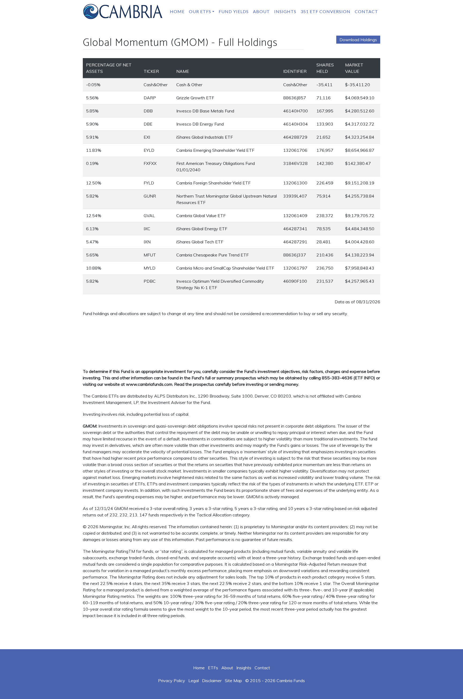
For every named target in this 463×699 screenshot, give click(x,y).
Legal (193, 680)
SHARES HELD (325, 68)
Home (177, 11)
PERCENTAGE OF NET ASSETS (109, 68)
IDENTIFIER (295, 71)
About (261, 11)
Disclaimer (212, 680)
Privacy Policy (171, 680)
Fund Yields (234, 11)
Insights (285, 11)
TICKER (151, 71)
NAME (182, 71)
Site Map (233, 680)
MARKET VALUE (354, 68)
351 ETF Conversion (325, 11)
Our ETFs (200, 11)
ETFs (213, 667)
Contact (366, 11)
